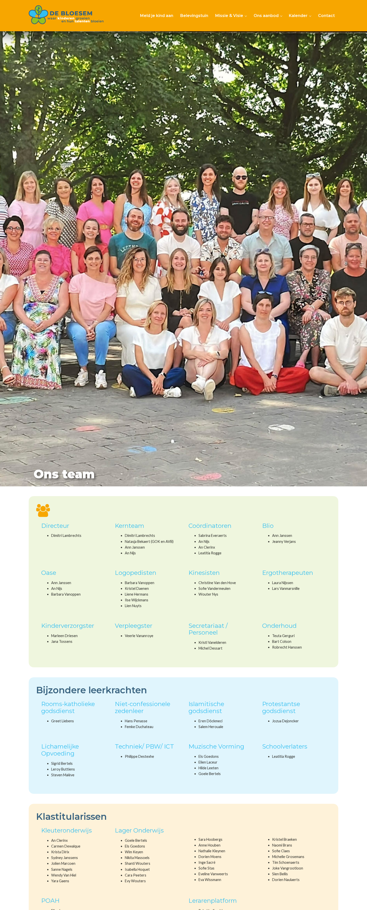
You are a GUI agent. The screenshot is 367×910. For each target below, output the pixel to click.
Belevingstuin (194, 15)
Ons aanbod (266, 15)
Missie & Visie (229, 15)
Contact (326, 15)
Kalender (298, 15)
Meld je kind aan (156, 15)
